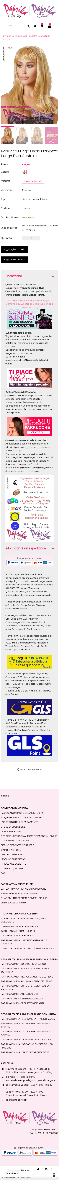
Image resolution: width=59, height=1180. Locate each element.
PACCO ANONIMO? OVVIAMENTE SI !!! (22, 813)
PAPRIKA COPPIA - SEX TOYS (17, 935)
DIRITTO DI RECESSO (12, 854)
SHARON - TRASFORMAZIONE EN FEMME (24, 898)
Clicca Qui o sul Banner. (18, 649)
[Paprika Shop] (29, 10)
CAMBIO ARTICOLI (11, 850)
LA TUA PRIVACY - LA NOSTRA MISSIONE (23, 889)
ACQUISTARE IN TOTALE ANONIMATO (22, 817)
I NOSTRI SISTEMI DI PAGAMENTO (19, 822)
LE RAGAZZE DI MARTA (14, 902)
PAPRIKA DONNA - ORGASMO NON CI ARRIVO (26, 1039)
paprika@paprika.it (15, 1100)
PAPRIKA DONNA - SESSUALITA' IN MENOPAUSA (28, 1019)
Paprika (26, 190)
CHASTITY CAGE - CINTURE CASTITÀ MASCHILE (27, 948)
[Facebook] (42, 1169)
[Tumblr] (51, 1169)
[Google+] (46, 1169)
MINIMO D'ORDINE (11, 831)
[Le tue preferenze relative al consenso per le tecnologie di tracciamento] (54, 1175)
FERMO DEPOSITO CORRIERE (17, 845)
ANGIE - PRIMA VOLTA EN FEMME (19, 893)
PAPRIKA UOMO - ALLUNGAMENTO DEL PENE (26, 981)
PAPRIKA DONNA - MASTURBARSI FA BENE (25, 1052)
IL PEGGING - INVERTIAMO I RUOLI (20, 926)
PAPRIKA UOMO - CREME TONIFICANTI (22, 1003)
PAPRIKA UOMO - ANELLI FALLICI (19, 994)
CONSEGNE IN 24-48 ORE (15, 840)
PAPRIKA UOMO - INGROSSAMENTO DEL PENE (27, 977)
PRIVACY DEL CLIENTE (13, 864)
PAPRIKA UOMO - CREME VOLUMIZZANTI (23, 998)
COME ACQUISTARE (12, 868)
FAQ (3, 873)
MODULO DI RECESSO (13, 859)
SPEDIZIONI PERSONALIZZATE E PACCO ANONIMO (29, 836)
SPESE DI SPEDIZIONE (13, 827)
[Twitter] (38, 1169)
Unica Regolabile (33, 181)
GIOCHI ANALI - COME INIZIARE (18, 931)
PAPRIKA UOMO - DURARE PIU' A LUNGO (23, 964)
